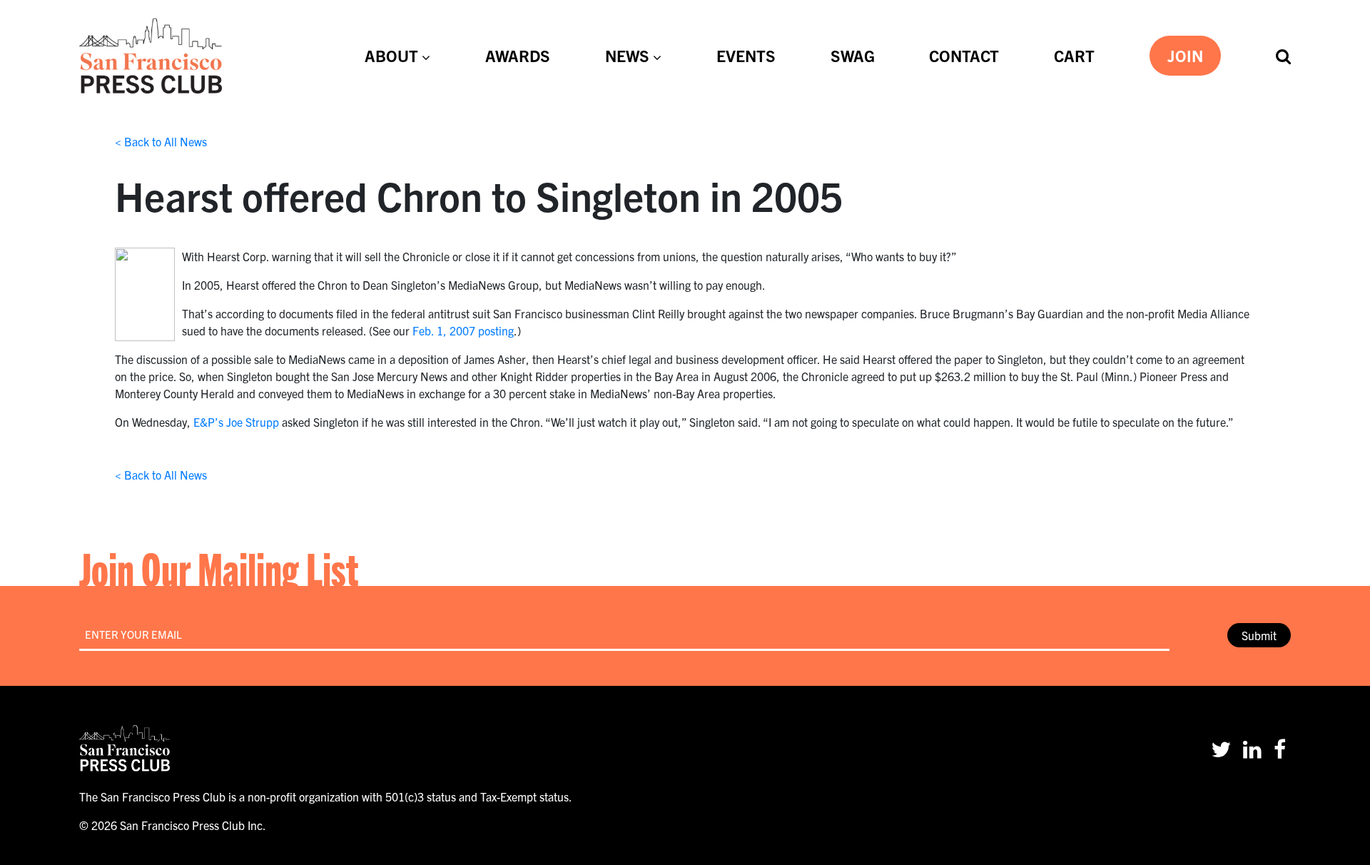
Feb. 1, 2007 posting (463, 330)
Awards (517, 55)
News (627, 55)
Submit (1259, 635)
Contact (964, 55)
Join (1185, 55)
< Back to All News (161, 141)
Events (746, 55)
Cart (1074, 55)
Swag (853, 55)
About (391, 55)
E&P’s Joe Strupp (236, 422)
